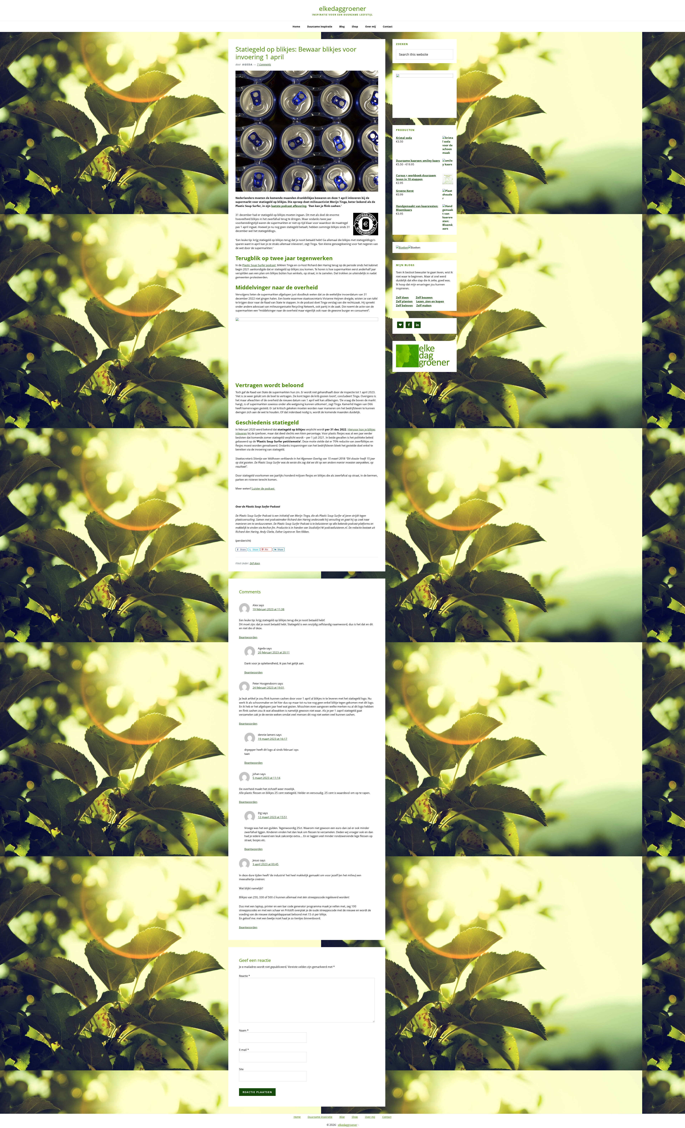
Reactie (244, 976)
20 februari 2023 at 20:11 (274, 652)
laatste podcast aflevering (288, 206)
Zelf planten (404, 301)
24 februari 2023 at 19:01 (268, 687)
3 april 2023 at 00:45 (265, 864)
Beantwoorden (248, 637)
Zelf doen (255, 563)
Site (241, 1069)
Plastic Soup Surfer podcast (259, 265)
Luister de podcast (263, 488)
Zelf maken (424, 305)
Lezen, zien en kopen (430, 301)
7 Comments (264, 64)
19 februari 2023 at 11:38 (268, 609)
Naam (243, 1030)
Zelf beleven (404, 305)
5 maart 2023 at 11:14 (266, 778)
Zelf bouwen (424, 297)
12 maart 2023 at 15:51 (272, 817)
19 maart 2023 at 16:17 (272, 739)
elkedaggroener (342, 8)
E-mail (244, 1049)
